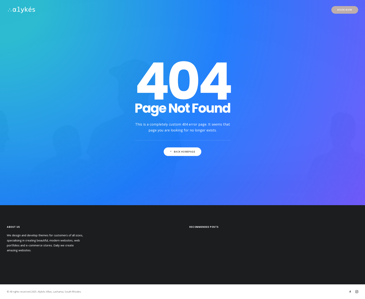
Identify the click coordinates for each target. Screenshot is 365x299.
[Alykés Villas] (21, 10)
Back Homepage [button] (184, 151)
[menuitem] (344, 10)
